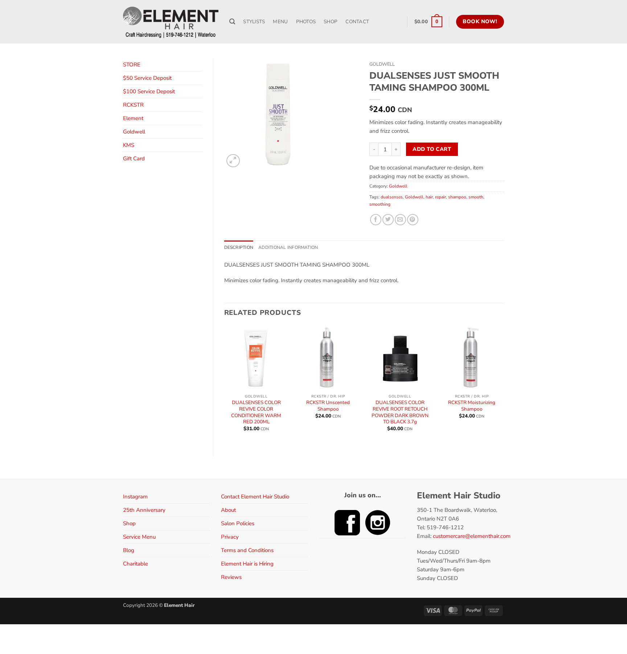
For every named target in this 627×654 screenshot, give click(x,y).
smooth (475, 197)
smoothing (379, 204)
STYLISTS (254, 21)
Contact (357, 21)
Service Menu (139, 536)
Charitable (135, 563)
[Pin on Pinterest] (412, 219)
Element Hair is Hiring (247, 563)
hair (429, 197)
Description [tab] (239, 247)
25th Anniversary (144, 510)
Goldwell (134, 131)
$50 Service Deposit (147, 78)
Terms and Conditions (247, 550)
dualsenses (392, 197)
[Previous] (224, 385)
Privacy (230, 536)
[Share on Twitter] (388, 219)
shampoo (457, 197)
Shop (129, 523)
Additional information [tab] (288, 247)
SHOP (330, 21)
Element (133, 118)
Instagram (135, 496)
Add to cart (432, 149)
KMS (128, 145)
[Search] (232, 22)
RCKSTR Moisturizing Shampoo (471, 405)
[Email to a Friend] (400, 219)
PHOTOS (306, 21)
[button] (428, 21)
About (228, 510)
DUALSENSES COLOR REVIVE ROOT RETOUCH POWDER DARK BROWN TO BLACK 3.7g (400, 412)
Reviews (231, 577)
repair (440, 197)
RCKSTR (133, 104)
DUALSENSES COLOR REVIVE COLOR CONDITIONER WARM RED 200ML (256, 412)
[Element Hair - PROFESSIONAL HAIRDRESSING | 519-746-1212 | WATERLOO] (170, 21)
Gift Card (134, 158)
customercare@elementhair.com (472, 536)
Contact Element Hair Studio (255, 496)
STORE (131, 64)
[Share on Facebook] (375, 219)
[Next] (503, 385)
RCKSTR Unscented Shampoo (328, 405)
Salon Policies (237, 523)
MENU (280, 21)
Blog (128, 550)
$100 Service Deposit (149, 91)
